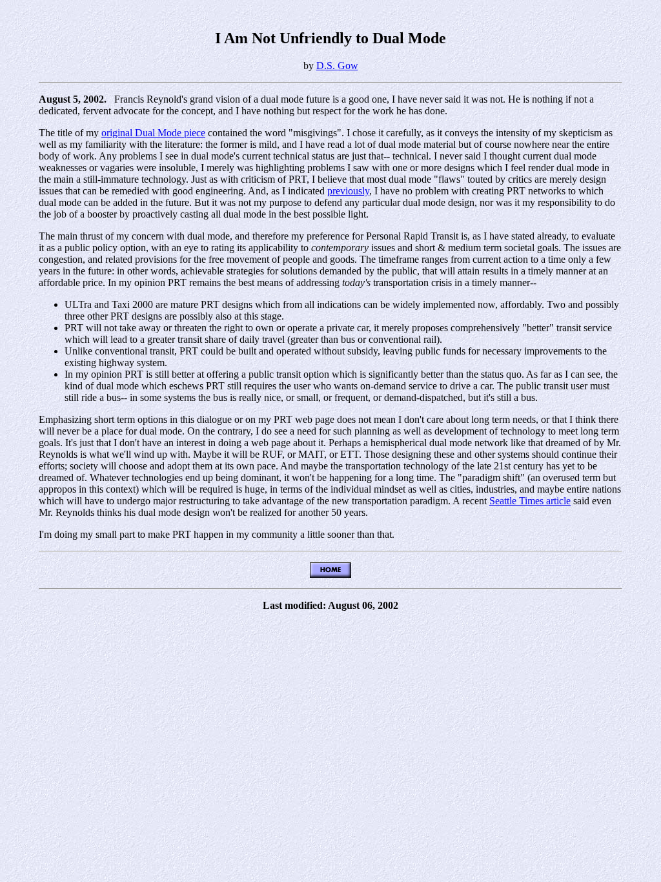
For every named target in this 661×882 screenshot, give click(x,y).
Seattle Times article (530, 500)
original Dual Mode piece (153, 132)
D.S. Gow (337, 65)
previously (348, 190)
